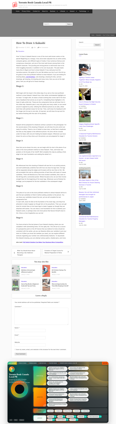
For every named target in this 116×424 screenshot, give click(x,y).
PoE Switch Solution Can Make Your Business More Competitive (43, 242)
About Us (45, 11)
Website (17, 342)
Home (17, 11)
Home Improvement (93, 416)
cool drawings (30, 77)
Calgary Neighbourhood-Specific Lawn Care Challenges (57, 373)
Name (17, 328)
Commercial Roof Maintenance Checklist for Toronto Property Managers (88, 219)
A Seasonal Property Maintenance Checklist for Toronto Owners (77, 373)
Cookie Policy (86, 410)
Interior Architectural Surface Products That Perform (57, 405)
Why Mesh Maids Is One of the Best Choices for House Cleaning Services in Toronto (89, 182)
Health (60, 416)
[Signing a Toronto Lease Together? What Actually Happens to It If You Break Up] (85, 70)
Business (52, 11)
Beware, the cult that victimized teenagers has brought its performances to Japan (89, 194)
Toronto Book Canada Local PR (35, 2)
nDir (34, 47)
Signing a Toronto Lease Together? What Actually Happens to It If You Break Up (90, 80)
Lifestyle (62, 11)
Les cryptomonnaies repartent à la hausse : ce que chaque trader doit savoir (90, 158)
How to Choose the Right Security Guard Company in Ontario (77, 368)
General (72, 11)
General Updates (61, 419)
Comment (18, 306)
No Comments (43, 48)
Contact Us (36, 11)
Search (81, 42)
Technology (82, 11)
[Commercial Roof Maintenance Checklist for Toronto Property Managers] (85, 209)
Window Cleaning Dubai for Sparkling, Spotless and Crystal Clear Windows (78, 400)
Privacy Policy (26, 11)
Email (17, 335)
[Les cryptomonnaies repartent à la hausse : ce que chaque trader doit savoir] (85, 148)
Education (21, 51)
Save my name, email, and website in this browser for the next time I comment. (41, 349)
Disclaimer (77, 410)
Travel (50, 419)
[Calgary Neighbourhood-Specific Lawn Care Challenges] (85, 117)
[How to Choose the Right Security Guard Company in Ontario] (85, 94)
